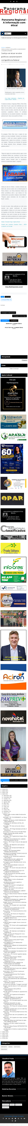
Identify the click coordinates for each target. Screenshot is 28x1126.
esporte (4, 1046)
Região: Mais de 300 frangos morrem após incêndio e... (14, 897)
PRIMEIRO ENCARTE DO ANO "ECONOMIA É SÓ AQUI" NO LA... (13, 1003)
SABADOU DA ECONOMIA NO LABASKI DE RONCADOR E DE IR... (14, 839)
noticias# (7, 296)
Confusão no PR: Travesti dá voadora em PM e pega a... (14, 857)
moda (10, 1046)
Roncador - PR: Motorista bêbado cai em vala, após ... (14, 966)
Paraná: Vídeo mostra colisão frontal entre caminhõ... (14, 815)
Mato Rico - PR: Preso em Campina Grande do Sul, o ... (15, 1006)
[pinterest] (12, 1118)
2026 (3, 789)
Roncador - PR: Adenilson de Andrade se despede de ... (14, 931)
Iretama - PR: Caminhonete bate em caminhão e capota (13, 982)
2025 (3, 791)
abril (5, 808)
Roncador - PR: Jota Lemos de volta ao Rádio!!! (14, 826)
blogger (4, 320)
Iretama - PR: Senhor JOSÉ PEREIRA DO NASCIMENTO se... (14, 821)
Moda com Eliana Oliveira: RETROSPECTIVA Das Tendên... (15, 1026)
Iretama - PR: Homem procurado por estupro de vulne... (13, 888)
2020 (3, 1035)
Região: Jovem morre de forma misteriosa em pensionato (14, 903)
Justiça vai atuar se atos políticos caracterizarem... (12, 989)
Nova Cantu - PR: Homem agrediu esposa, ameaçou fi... (14, 954)
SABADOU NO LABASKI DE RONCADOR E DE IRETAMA (15, 946)
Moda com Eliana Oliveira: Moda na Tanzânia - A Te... (15, 894)
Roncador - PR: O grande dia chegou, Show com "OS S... (15, 836)
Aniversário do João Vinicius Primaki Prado (14, 831)
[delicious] (15, 1121)
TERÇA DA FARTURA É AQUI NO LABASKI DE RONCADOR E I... (15, 969)
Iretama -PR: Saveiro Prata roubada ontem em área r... (15, 877)
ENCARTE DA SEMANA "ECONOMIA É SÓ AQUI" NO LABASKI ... (15, 951)
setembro (6, 800)
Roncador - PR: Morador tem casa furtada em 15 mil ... (14, 905)
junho (5, 805)
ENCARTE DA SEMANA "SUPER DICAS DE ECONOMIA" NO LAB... (15, 854)
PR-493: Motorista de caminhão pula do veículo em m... (14, 874)
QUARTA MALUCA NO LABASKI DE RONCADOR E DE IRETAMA (13, 859)
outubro (6, 798)
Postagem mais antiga (19, 316)
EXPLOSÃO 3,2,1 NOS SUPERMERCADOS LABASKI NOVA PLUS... (14, 917)
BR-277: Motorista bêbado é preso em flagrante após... (13, 865)
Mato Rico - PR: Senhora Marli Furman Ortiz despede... (15, 1012)
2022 (3, 1032)
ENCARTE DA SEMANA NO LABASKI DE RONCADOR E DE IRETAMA (14, 900)
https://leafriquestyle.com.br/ (14, 287)
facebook (14, 320)
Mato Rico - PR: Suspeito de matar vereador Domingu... (15, 1018)
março (5, 809)
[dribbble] (18, 1118)
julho (5, 803)
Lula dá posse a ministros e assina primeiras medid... (15, 1029)
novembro (7, 797)
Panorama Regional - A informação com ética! (14, 22)
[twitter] (14, 1)
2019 (3, 1036)
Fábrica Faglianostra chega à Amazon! (13, 977)
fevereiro (6, 811)
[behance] (24, 1118)
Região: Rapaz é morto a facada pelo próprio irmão (13, 880)
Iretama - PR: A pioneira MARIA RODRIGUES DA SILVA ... (11, 851)
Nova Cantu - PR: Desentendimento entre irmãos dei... (14, 911)
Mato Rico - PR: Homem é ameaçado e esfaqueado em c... (14, 960)
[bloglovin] (15, 1118)
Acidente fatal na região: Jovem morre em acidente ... (14, 923)
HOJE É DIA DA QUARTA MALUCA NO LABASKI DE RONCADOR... (14, 908)
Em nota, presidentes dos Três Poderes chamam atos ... (14, 974)
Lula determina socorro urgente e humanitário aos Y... (12, 882)
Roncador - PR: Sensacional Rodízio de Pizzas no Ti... (13, 848)
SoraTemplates (8, 1116)
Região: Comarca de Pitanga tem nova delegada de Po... (13, 934)
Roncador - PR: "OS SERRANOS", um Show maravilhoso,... (15, 818)
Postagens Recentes (5, 780)
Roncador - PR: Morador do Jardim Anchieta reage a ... (15, 937)
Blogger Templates (18, 1116)
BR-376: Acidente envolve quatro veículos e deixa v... (15, 920)
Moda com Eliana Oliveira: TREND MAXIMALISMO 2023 (12, 957)
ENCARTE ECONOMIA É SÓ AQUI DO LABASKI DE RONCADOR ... (13, 871)
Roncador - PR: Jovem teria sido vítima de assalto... (14, 868)
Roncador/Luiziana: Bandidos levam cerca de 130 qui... (14, 862)
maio (5, 806)
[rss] (21, 1118)
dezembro (7, 795)
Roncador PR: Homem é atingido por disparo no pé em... (13, 885)
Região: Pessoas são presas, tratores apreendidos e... (13, 834)
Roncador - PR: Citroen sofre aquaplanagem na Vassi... (15, 926)
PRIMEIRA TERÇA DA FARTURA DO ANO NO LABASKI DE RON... (14, 1021)
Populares (14, 780)
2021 (3, 1033)
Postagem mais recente (8, 312)
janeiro (5, 813)
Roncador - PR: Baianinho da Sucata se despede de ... (13, 845)
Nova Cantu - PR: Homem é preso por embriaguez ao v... (13, 972)
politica (4, 1049)
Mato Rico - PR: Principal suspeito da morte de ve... (15, 1001)
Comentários (23, 780)
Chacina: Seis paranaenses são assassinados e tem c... (15, 979)
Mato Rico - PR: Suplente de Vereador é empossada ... (14, 995)
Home (3, 47)
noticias (8, 47)
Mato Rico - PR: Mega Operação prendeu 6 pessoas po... (15, 829)
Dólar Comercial (14, 368)
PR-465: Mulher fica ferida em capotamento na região (15, 992)
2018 (3, 1038)
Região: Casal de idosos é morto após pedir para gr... (15, 986)
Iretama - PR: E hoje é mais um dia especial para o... (15, 842)
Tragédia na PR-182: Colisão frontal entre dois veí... (14, 1024)
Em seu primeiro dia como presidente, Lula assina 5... (15, 1015)
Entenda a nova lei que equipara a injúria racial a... (14, 928)
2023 (3, 794)
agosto (6, 802)
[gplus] (9, 1118)
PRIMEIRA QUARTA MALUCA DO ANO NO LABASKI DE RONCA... (15, 1009)
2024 (3, 792)
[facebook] (11, 1)
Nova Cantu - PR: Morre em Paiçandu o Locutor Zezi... (14, 914)
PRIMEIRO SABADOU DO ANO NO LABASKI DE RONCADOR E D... (13, 998)
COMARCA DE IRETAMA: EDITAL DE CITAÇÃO (13, 823)
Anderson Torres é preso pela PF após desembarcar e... (13, 940)
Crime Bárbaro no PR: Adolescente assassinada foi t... (12, 943)
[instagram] (17, 1)
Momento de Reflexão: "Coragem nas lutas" (15, 984)
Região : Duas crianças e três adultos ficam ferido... (15, 949)
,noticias (22, 64)
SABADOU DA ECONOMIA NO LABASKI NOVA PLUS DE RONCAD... (14, 891)
